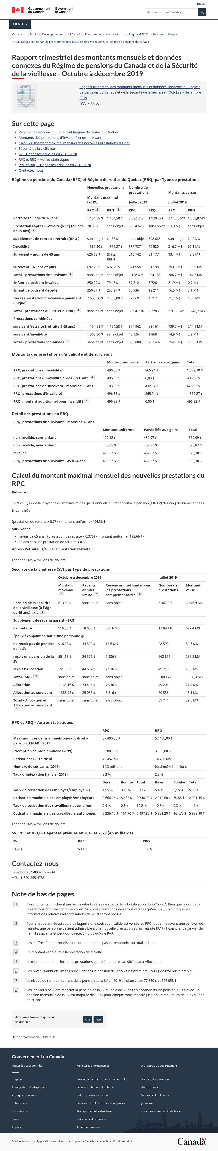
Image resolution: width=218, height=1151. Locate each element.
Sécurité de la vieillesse (37, 148)
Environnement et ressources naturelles (102, 1079)
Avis (105, 1141)
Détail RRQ (112, 257)
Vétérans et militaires (155, 1095)
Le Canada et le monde (91, 1119)
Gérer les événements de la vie (161, 1111)
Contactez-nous (31, 170)
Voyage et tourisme (24, 1095)
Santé (15, 1119)
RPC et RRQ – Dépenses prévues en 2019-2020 (55, 165)
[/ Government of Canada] (42, 10)
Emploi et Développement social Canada (55, 34)
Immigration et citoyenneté (29, 1087)
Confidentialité (122, 1141)
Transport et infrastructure (94, 1111)
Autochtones (149, 1087)
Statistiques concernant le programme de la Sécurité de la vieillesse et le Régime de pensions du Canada (82, 42)
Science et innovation (155, 1079)
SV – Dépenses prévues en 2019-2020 (48, 154)
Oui (87, 1019)
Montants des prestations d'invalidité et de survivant (60, 137)
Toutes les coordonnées (27, 1066)
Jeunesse (147, 1103)
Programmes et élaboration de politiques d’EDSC (117, 34)
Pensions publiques (165, 34)
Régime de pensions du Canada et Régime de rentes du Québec (69, 132)
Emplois (17, 1079)
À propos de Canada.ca (83, 1141)
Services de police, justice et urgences (101, 1103)
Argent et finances (88, 1127)
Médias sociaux (22, 1141)
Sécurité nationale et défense (95, 1087)
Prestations (19, 1111)
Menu (22, 24)
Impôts (16, 1127)
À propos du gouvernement (159, 1066)
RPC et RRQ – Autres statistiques (44, 159)
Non (98, 1019)
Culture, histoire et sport (92, 1095)
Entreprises (19, 1103)
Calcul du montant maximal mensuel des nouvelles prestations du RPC (74, 143)
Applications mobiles (50, 1141)
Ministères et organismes (93, 1066)
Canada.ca (19, 34)
